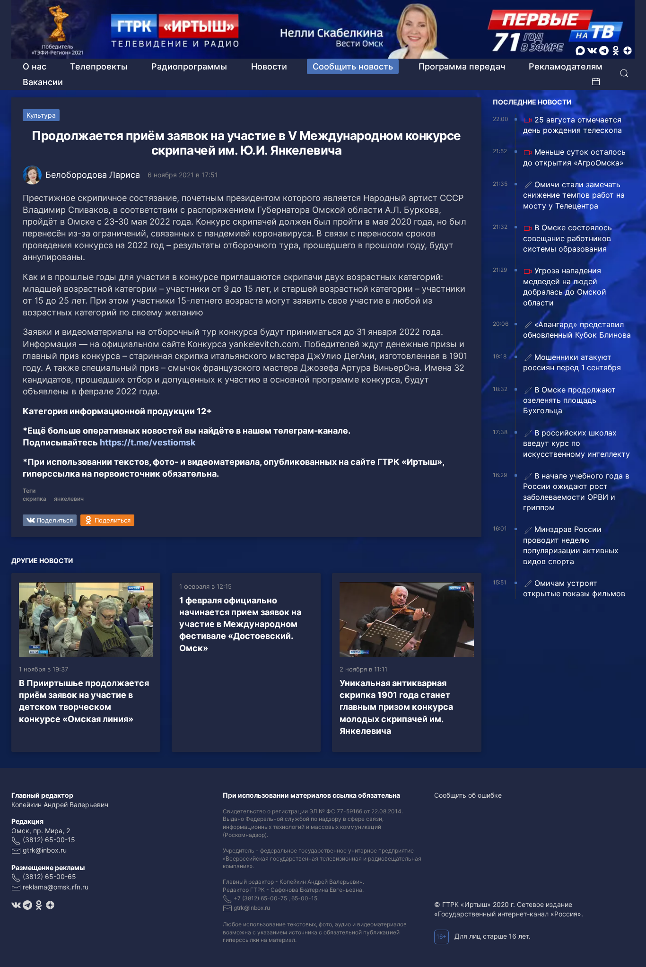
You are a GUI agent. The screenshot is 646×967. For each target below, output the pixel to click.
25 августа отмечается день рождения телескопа (572, 125)
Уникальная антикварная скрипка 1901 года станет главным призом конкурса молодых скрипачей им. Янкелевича (396, 707)
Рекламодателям (565, 66)
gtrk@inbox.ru (45, 850)
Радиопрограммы (189, 66)
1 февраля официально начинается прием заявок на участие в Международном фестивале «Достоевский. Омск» (240, 624)
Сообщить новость (353, 66)
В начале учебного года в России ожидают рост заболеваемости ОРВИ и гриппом (576, 491)
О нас (34, 66)
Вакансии (43, 82)
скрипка (34, 498)
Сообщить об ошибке (468, 795)
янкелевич (69, 498)
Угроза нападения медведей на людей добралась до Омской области (564, 286)
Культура (41, 115)
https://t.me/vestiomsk (147, 442)
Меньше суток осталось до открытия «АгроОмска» (574, 157)
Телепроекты (99, 66)
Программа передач (462, 66)
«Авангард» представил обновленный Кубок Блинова (577, 330)
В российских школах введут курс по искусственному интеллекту (576, 443)
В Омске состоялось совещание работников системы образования (567, 238)
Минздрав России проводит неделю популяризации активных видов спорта (571, 545)
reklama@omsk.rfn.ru (55, 887)
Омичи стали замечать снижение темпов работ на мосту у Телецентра (574, 195)
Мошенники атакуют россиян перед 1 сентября (572, 362)
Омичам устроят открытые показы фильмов (574, 588)
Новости (269, 66)
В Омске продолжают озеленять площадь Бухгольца (569, 400)
